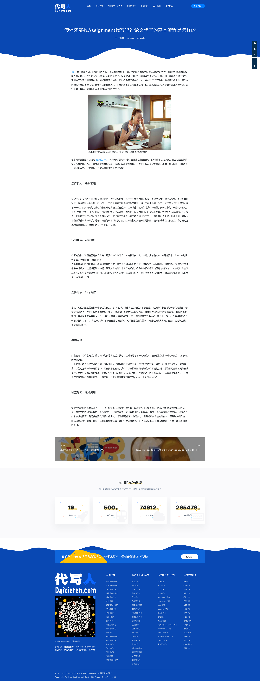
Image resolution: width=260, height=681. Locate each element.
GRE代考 (161, 617)
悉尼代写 (135, 586)
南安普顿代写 (137, 605)
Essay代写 (161, 593)
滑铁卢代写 (136, 633)
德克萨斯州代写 (112, 637)
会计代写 (186, 593)
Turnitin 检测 (162, 640)
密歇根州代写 (111, 625)
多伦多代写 (136, 582)
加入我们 (92, 650)
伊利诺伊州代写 (112, 586)
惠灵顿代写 (136, 660)
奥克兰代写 (136, 664)
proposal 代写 (163, 609)
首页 (89, 6)
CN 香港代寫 (81, 650)
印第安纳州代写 (112, 605)
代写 (74, 71)
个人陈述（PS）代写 (165, 637)
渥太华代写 (136, 629)
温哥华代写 (136, 589)
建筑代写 (186, 629)
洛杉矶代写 (110, 652)
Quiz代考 (161, 589)
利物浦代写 (136, 609)
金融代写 (186, 589)
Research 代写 (163, 633)
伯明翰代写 (136, 601)
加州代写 (109, 601)
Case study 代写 (164, 601)
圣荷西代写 (110, 613)
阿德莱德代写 (137, 652)
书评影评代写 (163, 644)
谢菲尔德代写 (137, 648)
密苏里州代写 (111, 629)
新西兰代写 (90, 647)
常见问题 (144, 6)
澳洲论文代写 (102, 159)
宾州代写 (109, 621)
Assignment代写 (115, 6)
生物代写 (186, 609)
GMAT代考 (162, 613)
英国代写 (58, 650)
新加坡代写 (69, 650)
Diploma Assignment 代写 (167, 625)
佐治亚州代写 (111, 589)
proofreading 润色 (164, 629)
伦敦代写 (135, 597)
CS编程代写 (187, 644)
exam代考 (131, 6)
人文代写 (186, 617)
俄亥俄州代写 (111, 597)
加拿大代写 (69, 647)
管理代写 (186, 637)
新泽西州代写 (111, 640)
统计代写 (186, 597)
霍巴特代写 (136, 656)
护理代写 (186, 625)
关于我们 (157, 6)
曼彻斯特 (135, 625)
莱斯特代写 (136, 640)
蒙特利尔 (135, 644)
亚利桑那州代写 (112, 582)
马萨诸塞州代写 (112, 660)
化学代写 (186, 613)
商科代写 (186, 582)
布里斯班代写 (137, 617)
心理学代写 (187, 621)
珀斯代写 (135, 637)
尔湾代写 (109, 633)
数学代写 (186, 601)
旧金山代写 (110, 644)
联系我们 (199, 6)
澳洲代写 (79, 647)
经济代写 (186, 586)
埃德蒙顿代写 (137, 613)
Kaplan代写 (162, 621)
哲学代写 (186, 648)
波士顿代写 (110, 648)
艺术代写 (186, 640)
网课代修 (99, 6)
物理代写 (186, 605)
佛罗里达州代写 (112, 593)
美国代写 (58, 647)
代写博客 (121, 38)
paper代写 (161, 605)
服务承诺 (169, 6)
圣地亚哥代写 (111, 609)
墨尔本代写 (136, 593)
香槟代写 (109, 656)
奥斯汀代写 (110, 617)
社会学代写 (187, 633)
